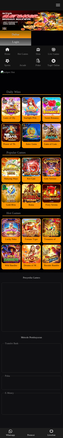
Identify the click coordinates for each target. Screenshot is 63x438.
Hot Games (23, 54)
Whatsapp (10, 435)
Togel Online (53, 65)
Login (15, 41)
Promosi (31, 435)
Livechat (51, 435)
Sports (7, 65)
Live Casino (53, 54)
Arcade (23, 65)
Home (7, 54)
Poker (38, 65)
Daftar (15, 34)
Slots (38, 54)
